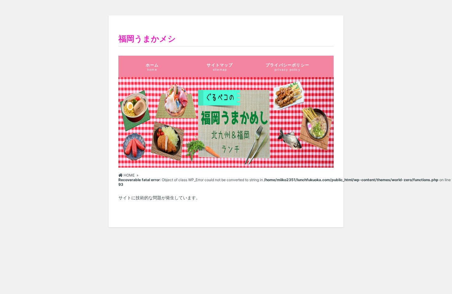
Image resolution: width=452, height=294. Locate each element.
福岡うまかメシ (147, 38)
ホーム (152, 66)
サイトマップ (220, 66)
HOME (129, 175)
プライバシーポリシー (287, 66)
